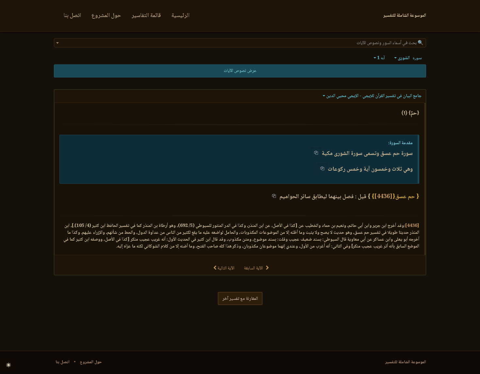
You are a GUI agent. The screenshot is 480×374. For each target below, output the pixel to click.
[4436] (383, 197)
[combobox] (240, 42)
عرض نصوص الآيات (240, 71)
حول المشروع (106, 16)
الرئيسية (180, 16)
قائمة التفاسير (146, 16)
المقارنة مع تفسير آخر (240, 299)
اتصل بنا (72, 16)
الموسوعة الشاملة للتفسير (405, 362)
